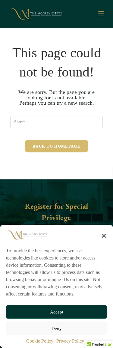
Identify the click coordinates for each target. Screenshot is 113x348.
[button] (104, 235)
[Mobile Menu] (101, 14)
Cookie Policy (39, 341)
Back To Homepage (56, 146)
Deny (57, 328)
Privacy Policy (70, 341)
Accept (56, 312)
